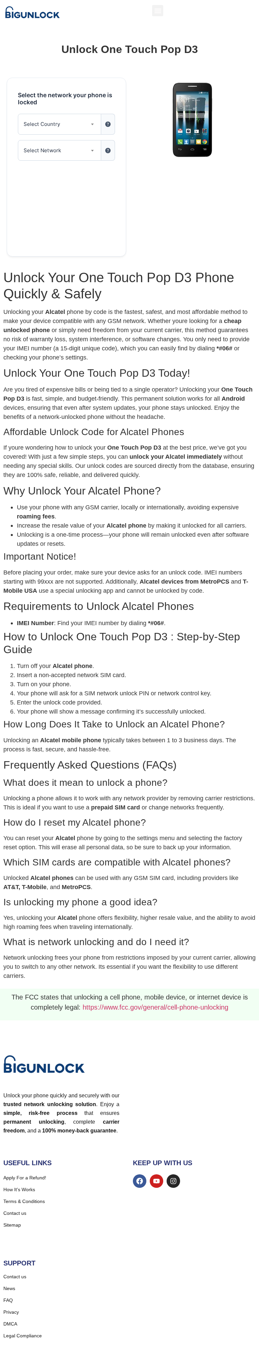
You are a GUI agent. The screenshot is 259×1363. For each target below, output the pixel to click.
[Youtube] (156, 1181)
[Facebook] (139, 1181)
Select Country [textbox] (42, 124)
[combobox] (59, 124)
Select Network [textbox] (42, 150)
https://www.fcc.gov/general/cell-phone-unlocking (155, 1007)
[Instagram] (173, 1181)
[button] (157, 10)
